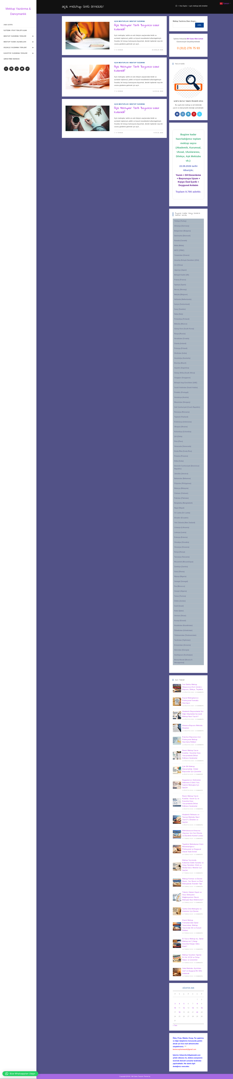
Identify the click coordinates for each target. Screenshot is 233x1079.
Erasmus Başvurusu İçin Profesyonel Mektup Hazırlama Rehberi (191, 739)
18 (179, 1012)
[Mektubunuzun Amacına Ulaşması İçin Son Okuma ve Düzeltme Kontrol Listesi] (177, 834)
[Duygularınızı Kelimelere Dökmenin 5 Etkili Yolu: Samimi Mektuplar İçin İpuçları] (177, 785)
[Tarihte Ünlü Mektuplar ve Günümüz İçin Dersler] (177, 911)
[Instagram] (17, 69)
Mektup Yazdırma (137, 21)
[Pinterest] (193, 114)
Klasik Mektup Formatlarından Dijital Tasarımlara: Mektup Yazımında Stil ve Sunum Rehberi (191, 925)
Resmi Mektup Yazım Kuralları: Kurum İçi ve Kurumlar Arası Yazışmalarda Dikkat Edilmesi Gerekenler (190, 801)
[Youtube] (22, 69)
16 (202, 1008)
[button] (20, 1073)
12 (184, 1008)
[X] (6, 69)
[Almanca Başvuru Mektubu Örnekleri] (177, 728)
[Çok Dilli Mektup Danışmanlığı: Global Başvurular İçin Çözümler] (177, 770)
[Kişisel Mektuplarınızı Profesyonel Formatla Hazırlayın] (177, 702)
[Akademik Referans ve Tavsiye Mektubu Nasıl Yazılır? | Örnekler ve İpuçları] (177, 819)
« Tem (175, 1025)
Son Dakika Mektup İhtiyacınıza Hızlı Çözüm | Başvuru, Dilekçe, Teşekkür (192, 687)
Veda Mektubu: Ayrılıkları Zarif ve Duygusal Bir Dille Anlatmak (192, 970)
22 (197, 1012)
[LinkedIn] (188, 114)
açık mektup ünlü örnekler (198, 6)
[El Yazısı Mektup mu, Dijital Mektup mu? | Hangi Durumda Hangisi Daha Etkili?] (177, 944)
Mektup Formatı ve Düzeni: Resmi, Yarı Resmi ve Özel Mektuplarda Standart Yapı (192, 881)
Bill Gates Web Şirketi (195, 39)
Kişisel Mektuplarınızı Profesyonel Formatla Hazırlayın (190, 700)
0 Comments (199, 692)
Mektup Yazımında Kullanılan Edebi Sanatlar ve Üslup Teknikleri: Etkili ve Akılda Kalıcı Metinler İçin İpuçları (193, 865)
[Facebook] (11, 69)
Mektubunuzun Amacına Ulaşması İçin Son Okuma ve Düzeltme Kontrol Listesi (192, 833)
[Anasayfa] (176, 6)
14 (193, 1008)
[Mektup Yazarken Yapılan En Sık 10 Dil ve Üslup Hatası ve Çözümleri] (177, 958)
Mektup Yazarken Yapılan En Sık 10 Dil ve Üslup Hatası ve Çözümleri (191, 957)
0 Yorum (119, 50)
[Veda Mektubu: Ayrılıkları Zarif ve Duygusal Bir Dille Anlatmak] (177, 972)
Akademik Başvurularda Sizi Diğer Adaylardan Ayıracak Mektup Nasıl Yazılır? (192, 713)
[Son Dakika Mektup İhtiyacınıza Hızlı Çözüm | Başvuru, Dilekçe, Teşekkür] (177, 688)
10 (175, 1008)
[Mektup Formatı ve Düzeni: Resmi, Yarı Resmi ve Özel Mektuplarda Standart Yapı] (177, 882)
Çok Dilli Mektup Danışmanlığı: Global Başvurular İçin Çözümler (191, 769)
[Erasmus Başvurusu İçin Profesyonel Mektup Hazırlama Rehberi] (177, 741)
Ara (199, 25)
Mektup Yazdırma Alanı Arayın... (185, 21)
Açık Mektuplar (121, 21)
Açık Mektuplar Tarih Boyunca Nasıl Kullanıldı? (136, 27)
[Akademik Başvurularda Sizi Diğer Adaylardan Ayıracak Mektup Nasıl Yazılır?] (177, 715)
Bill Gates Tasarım (137, 1076)
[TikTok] (27, 69)
